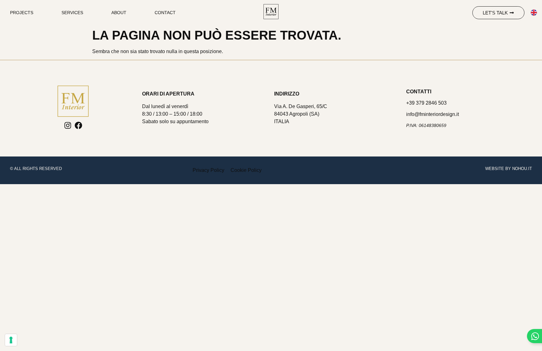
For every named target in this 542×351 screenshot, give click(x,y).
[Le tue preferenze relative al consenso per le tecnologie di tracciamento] (11, 340)
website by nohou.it (508, 168)
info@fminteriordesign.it (432, 114)
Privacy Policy (208, 170)
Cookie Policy (246, 170)
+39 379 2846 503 (426, 103)
